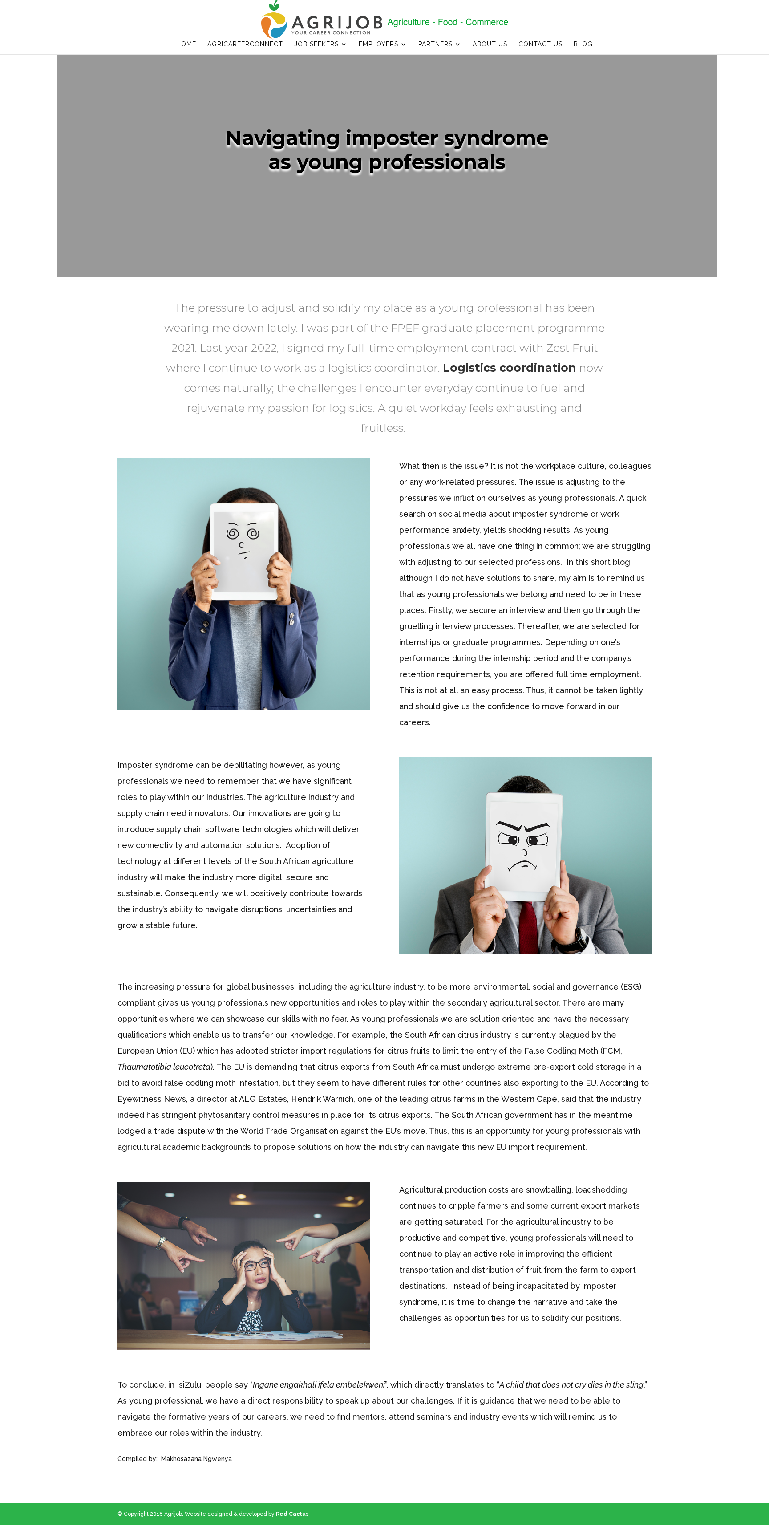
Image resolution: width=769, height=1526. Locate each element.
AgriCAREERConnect (245, 44)
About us (490, 44)
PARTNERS (435, 44)
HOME (186, 44)
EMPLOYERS (378, 44)
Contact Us (540, 44)
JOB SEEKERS (316, 44)
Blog (583, 44)
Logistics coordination (509, 367)
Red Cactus (292, 1514)
